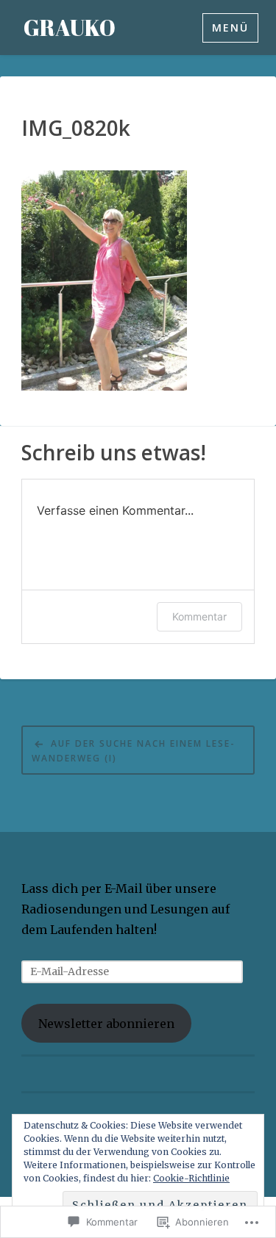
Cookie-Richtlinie (191, 1178)
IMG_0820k (75, 128)
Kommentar (199, 616)
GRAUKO (70, 27)
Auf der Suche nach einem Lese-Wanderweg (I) (134, 750)
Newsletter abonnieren (106, 1023)
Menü (230, 28)
